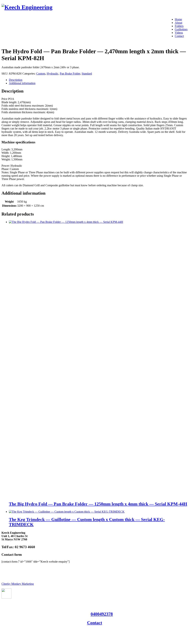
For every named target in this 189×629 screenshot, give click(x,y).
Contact (94, 622)
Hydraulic (52, 73)
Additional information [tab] (22, 83)
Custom (40, 73)
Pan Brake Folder (70, 73)
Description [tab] (15, 79)
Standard (87, 73)
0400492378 (102, 614)
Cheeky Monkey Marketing (17, 583)
